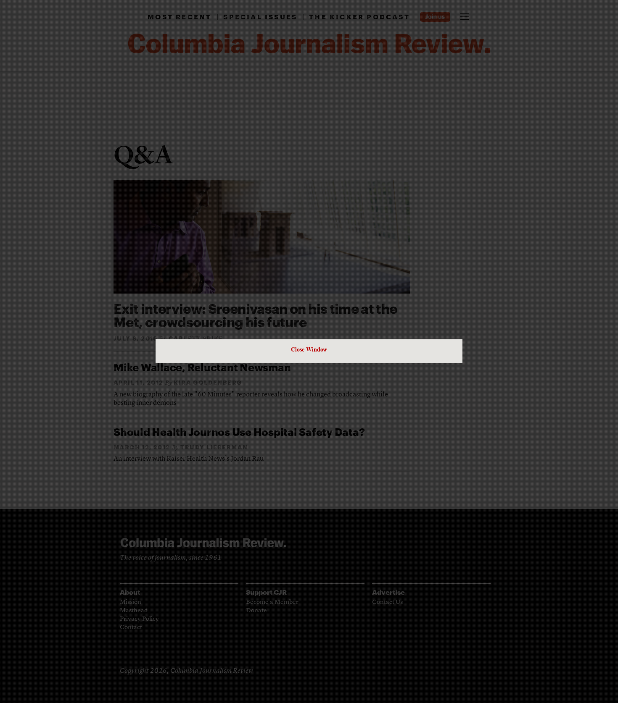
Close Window (309, 349)
